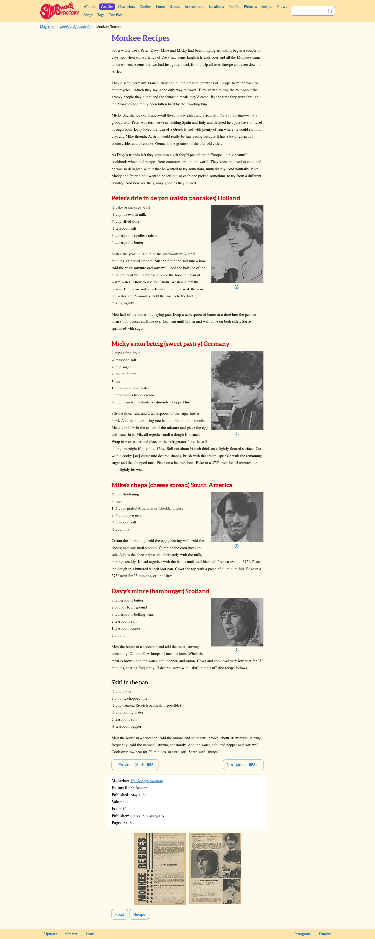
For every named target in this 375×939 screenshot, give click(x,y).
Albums (90, 6)
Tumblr (325, 934)
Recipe (139, 914)
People (234, 6)
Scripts (267, 6)
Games (174, 6)
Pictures (250, 6)
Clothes (145, 6)
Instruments (194, 6)
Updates (50, 934)
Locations (216, 6)
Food (119, 914)
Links (90, 934)
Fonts (160, 6)
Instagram (302, 934)
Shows (282, 6)
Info (236, 287)
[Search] (330, 11)
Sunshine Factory (59, 11)
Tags (100, 15)
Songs (88, 15)
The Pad (115, 15)
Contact (71, 934)
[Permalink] (107, 198)
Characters (126, 6)
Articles (107, 6)
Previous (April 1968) (136, 764)
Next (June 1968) (242, 764)
